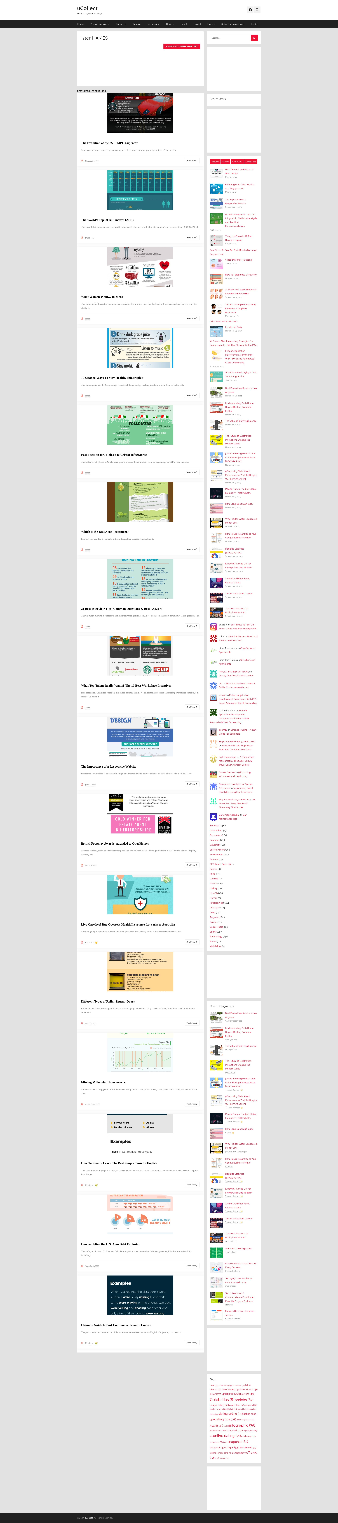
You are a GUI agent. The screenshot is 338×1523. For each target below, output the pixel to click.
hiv (226, 1426)
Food (212, 873)
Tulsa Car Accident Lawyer (239, 593)
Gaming (214, 878)
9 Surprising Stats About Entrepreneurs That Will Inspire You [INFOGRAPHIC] (241, 475)
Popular (215, 162)
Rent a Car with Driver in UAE (234, 671)
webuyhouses (231, 1040)
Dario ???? (89, 238)
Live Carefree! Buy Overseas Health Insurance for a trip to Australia (128, 924)
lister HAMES (123, 57)
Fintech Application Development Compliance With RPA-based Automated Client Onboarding (238, 699)
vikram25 (229, 1166)
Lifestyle (136, 24)
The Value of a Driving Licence (241, 421)
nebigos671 (230, 1072)
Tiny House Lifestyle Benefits (234, 799)
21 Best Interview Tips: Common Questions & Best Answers (121, 608)
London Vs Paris (233, 327)
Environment (216, 854)
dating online (231, 1413)
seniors (214, 1442)
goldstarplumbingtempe (236, 1151)
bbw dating (225, 1385)
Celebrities (215, 830)
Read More (191, 160)
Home (80, 24)
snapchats (217, 1447)
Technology (153, 24)
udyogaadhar (231, 1049)
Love (212, 912)
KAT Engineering (227, 757)
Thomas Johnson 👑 (234, 1090)
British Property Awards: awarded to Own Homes (115, 843)
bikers (232, 1393)
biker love (218, 1393)
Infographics (216, 902)
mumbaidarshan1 (232, 1319)
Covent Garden (227, 772)
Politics (213, 922)
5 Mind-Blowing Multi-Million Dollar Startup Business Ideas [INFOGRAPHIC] (240, 457)
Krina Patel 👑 (91, 942)
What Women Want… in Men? (102, 296)
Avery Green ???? (92, 1104)
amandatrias (230, 1241)
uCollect (87, 8)
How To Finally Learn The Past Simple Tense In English (119, 1163)
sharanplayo (230, 1252)
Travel (197, 24)
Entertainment (217, 849)
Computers (216, 835)
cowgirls (243, 1409)
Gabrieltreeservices (233, 1021)
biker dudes (249, 1389)
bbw (214, 1385)
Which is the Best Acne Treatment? (105, 531)
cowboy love (217, 1409)
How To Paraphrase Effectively (241, 274)
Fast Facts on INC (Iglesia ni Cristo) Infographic (114, 454)
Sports (213, 931)
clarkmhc (229, 1305)
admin (87, 319)
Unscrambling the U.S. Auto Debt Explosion (110, 1244)
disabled (242, 1420)
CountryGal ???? (92, 161)
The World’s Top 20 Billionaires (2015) (107, 220)
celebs (244, 1400)
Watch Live (216, 946)
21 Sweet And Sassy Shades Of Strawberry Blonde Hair (237, 803)
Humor (213, 898)
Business (120, 24)
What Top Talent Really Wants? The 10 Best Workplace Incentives (126, 685)
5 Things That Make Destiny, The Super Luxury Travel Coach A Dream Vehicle (236, 761)
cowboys (230, 1409)
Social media (248, 1447)
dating (214, 1414)
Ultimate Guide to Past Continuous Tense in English (116, 1325)
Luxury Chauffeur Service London (236, 675)
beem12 (223, 729)
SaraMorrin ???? (92, 1266)
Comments (237, 162)
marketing (236, 1430)
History (213, 888)
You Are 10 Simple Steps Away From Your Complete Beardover (240, 308)
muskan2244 (230, 1286)
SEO (223, 1442)
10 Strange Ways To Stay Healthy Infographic (112, 377)
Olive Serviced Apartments (224, 321)
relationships (248, 1436)
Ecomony (215, 840)
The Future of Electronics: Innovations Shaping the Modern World (238, 440)
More (210, 24)
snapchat (238, 1442)
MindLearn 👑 (91, 1185)
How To (170, 24)
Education (215, 845)
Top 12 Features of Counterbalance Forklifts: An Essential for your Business (239, 1297)
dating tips (225, 1419)
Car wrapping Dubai (229, 815)
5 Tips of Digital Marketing (238, 259)
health (216, 1425)
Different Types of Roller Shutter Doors (108, 1001)
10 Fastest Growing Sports (238, 1248)
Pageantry (215, 917)
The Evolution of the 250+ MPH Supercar (109, 143)
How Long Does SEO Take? (239, 504)
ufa (220, 683)
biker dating (231, 1389)
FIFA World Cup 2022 (220, 864)
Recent (225, 162)
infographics (215, 1430)
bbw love (239, 1385)
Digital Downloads (99, 24)
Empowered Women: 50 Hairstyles (237, 741)
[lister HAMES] (96, 51)
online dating (227, 1435)
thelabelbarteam (232, 1271)
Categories (251, 162)
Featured (214, 859)
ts (217, 1458)
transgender (240, 1453)
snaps (232, 1447)
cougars (250, 1405)
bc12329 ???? (91, 865)
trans (227, 1453)
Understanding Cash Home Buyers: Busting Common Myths (239, 407)
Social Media (216, 927)
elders (250, 1420)
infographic (242, 1425)
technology (216, 1453)
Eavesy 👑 (229, 1133)
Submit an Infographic (233, 24)
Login (254, 24)
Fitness (213, 869)
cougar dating (219, 1405)
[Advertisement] (234, 69)
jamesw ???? (90, 784)
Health (184, 24)
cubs (252, 1409)
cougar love (236, 1405)
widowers (224, 1458)
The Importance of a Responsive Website (108, 766)
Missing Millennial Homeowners (103, 1082)
